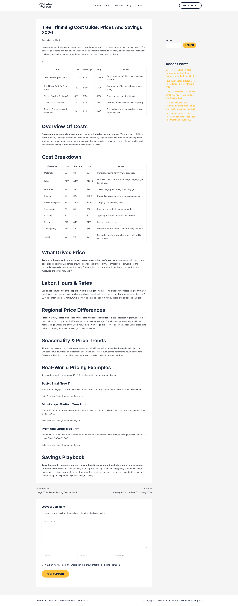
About (108, 5)
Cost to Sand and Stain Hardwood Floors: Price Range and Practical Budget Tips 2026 (180, 105)
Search (169, 40)
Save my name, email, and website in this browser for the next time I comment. (83, 565)
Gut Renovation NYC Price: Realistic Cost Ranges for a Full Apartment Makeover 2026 (180, 116)
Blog (129, 5)
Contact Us (83, 600)
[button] (190, 5)
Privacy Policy (67, 600)
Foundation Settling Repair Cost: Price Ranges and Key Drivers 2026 (181, 84)
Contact (139, 5)
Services (119, 5)
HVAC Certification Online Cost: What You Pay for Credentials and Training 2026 (180, 94)
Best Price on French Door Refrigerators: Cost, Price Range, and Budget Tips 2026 (180, 73)
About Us (41, 600)
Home (98, 5)
